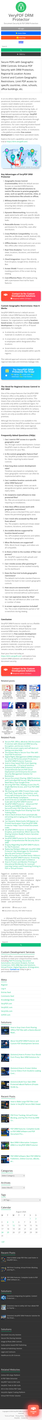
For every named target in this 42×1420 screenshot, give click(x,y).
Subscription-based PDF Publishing (13, 1345)
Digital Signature (20, 967)
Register (4, 985)
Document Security (11, 911)
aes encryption (15, 876)
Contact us (14, 969)
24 (2, 1232)
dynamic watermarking (20, 884)
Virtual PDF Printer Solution (11, 1396)
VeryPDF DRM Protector (21, 17)
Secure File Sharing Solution (11, 1338)
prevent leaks (14, 895)
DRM (17, 965)
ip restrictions (17, 889)
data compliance (27, 880)
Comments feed (7, 996)
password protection (16, 893)
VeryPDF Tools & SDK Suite (10, 1382)
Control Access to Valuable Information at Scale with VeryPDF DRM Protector (22, 800)
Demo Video (22, 33)
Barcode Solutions (27, 965)
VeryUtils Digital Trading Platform (13, 1392)
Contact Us (24, 1418)
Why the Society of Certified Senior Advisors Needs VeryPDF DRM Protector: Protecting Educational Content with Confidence (22, 857)
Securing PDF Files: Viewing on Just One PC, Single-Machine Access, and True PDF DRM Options (22, 786)
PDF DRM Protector (25, 911)
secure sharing (28, 899)
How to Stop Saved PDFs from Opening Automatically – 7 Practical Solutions (20, 764)
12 (14, 1225)
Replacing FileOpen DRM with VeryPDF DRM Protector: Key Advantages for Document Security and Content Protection (22, 851)
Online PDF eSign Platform (10, 1375)
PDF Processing (15, 961)
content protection (16, 878)
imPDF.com (5, 1015)
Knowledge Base (7, 1000)
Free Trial (22, 38)
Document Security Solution (11, 1335)
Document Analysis (19, 963)
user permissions (15, 901)
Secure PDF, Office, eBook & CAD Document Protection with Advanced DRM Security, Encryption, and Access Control (22, 744)
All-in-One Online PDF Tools (11, 1389)
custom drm (14, 880)
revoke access (15, 897)
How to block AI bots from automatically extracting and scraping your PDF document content (23, 817)
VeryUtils (17, 1418)
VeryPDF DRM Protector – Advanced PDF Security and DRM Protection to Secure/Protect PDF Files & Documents (21, 806)
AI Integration (33, 967)
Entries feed (6, 992)
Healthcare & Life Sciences (10, 1355)
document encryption (16, 882)
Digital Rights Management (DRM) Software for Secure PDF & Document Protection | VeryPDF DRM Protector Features (22, 759)
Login (22, 29)
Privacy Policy (20, 1416)
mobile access (14, 891)
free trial (25, 886)
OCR (13, 965)
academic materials (19, 874)
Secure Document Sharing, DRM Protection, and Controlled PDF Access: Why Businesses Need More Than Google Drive (22, 780)
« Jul (2, 1242)
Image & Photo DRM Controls (11, 1342)
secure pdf (16, 899)
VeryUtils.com (6, 1011)
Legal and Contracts (8, 1352)
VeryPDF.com (6, 1003)
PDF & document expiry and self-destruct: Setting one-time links (22, 749)
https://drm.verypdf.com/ (17, 141)
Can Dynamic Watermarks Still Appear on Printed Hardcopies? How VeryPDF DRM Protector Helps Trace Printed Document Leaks (21, 824)
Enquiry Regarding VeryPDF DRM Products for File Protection (22, 846)
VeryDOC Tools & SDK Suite (11, 1385)
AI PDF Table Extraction (9, 1378)
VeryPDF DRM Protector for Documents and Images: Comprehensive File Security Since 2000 (23, 840)
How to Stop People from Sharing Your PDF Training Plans (22, 811)
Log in (3, 988)
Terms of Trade (9, 1416)
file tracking (15, 886)
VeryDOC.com (6, 1007)
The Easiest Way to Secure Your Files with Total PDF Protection (21, 753)
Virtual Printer (7, 967)
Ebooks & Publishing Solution (11, 1348)
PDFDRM (7, 907)
